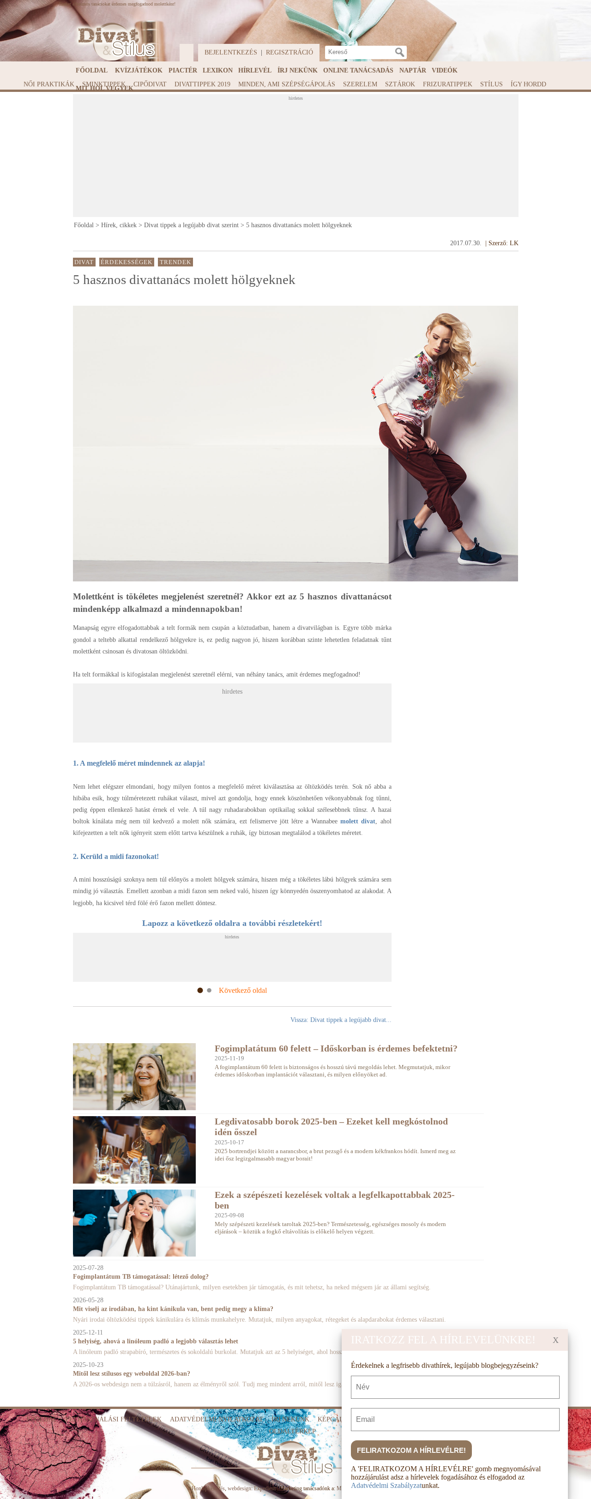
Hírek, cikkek (119, 225)
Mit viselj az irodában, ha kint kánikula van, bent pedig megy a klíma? (173, 1309)
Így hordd (528, 84)
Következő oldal (243, 990)
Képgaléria (338, 1419)
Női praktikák (49, 84)
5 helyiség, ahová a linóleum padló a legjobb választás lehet (155, 1341)
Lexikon (218, 70)
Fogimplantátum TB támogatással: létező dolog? (141, 1276)
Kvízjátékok (139, 70)
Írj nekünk (297, 70)
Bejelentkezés (231, 52)
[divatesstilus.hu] (114, 41)
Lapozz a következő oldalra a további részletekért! (232, 923)
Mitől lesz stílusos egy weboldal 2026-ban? (131, 1373)
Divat (84, 262)
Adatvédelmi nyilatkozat (216, 1419)
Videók (445, 70)
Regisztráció (289, 52)
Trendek (175, 262)
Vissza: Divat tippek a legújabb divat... (341, 1019)
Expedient (265, 1488)
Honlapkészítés (208, 1488)
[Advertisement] (297, 158)
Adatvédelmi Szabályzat (386, 1485)
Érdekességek (126, 262)
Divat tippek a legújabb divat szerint (191, 225)
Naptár (412, 70)
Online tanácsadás (358, 70)
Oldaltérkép (292, 1431)
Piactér (183, 70)
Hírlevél (254, 70)
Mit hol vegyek (104, 88)
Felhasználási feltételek (114, 1419)
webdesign (239, 1488)
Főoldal (92, 70)
